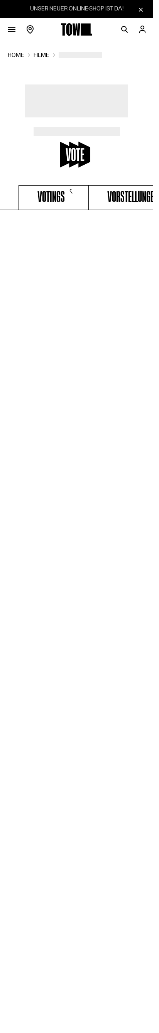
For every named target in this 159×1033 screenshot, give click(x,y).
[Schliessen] (141, 9)
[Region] (30, 29)
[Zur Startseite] (77, 29)
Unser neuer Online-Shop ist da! (76, 8)
